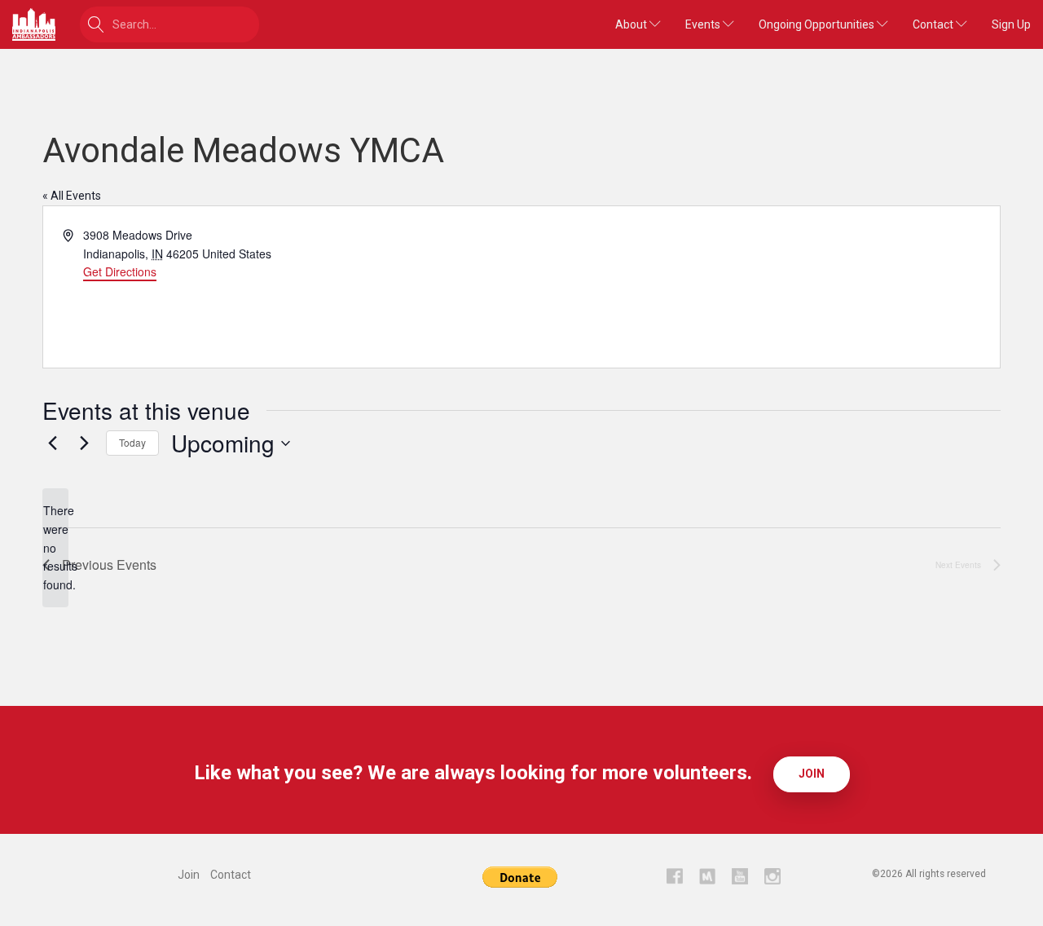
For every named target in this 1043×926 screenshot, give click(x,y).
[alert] (55, 547)
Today (132, 442)
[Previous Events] (52, 443)
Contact (934, 24)
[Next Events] (84, 443)
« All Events (71, 195)
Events (704, 24)
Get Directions (119, 271)
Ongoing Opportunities (818, 24)
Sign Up (1011, 24)
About (632, 24)
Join (812, 773)
